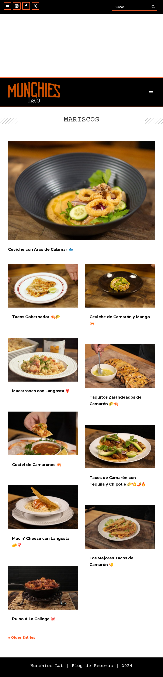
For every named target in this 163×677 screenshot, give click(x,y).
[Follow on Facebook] (26, 6)
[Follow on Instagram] (17, 6)
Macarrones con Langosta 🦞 (41, 391)
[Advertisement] (81, 45)
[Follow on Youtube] (7, 6)
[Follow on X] (35, 6)
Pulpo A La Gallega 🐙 (33, 619)
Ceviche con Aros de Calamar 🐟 (40, 249)
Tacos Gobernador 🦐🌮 (36, 317)
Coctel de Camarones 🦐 (36, 464)
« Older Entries (21, 638)
